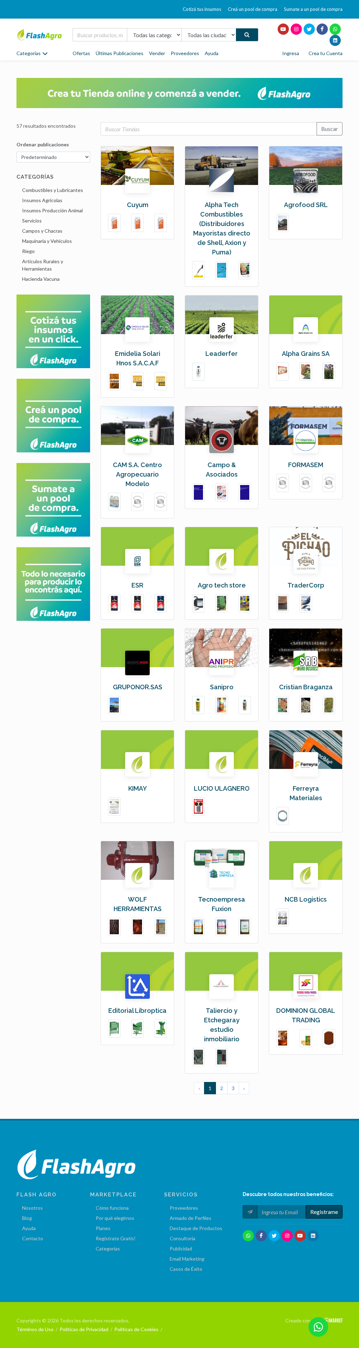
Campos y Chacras (42, 231)
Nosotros (32, 1208)
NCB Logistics (306, 899)
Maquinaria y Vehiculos (47, 241)
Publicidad (181, 1248)
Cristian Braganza (306, 687)
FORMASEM (305, 465)
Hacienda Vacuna (41, 279)
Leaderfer (221, 353)
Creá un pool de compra (252, 9)
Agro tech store (222, 585)
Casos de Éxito (186, 1269)
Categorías (108, 1248)
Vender (157, 53)
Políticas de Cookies (136, 1329)
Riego (28, 251)
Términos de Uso (35, 1329)
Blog (27, 1218)
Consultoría (182, 1238)
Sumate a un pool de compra (313, 9)
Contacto (32, 1238)
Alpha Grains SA (306, 353)
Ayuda (211, 53)
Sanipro (221, 687)
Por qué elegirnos (115, 1218)
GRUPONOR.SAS (137, 687)
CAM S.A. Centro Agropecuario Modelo (137, 474)
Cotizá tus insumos (202, 9)
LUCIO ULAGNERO (222, 788)
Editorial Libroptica (137, 1010)
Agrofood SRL (306, 204)
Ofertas (81, 53)
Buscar (329, 128)
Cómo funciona (112, 1208)
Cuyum (137, 204)
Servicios (32, 221)
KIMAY (137, 788)
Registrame (324, 1211)
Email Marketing (187, 1259)
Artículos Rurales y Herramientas (42, 265)
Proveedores (185, 53)
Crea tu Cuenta (326, 53)
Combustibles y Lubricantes (52, 190)
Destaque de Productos (196, 1228)
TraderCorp (305, 585)
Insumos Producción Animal (52, 210)
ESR (137, 585)
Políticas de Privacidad (84, 1329)
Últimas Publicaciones (119, 53)
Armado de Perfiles (190, 1218)
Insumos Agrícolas (42, 200)
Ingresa (290, 53)
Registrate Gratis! (116, 1238)
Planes (103, 1228)
